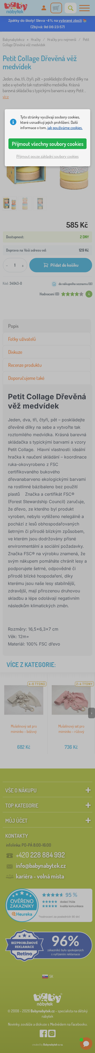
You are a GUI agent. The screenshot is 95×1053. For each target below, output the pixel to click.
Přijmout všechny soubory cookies (47, 143)
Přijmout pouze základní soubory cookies (47, 156)
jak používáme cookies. (65, 127)
